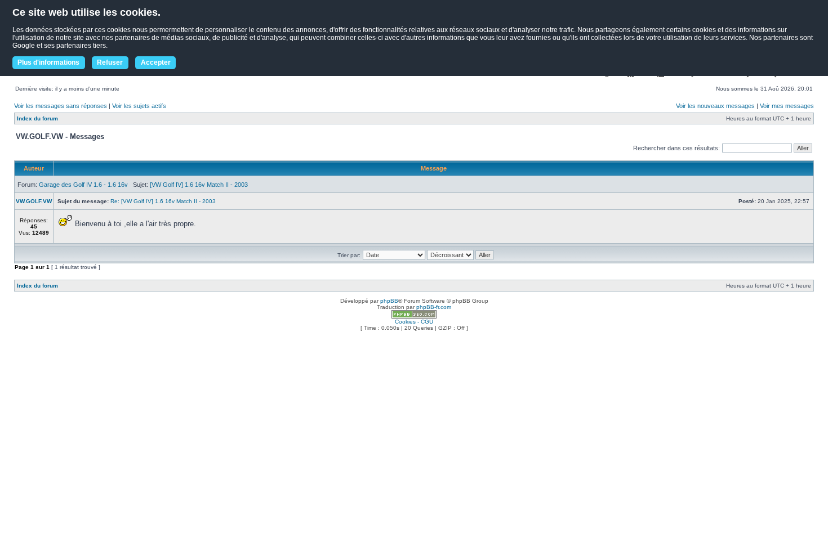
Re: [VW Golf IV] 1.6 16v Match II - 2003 (163, 201)
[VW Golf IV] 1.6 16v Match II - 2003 (199, 184)
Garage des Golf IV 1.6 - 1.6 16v (83, 184)
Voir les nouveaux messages (715, 105)
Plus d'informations (48, 62)
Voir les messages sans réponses (60, 105)
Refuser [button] (110, 62)
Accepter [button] (156, 62)
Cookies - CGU (414, 322)
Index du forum (37, 118)
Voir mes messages (787, 105)
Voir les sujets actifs (139, 105)
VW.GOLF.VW (34, 201)
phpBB (389, 301)
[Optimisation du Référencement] (414, 316)
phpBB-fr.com (433, 307)
